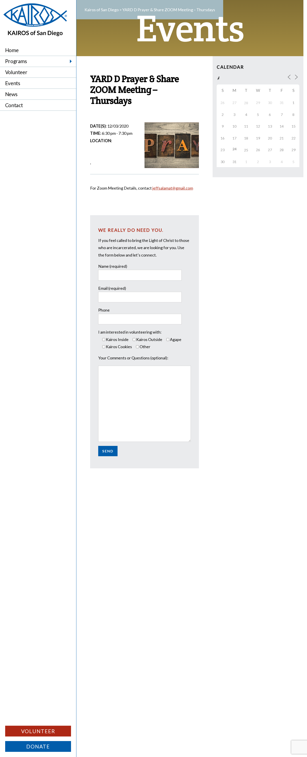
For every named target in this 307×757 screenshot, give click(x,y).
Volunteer (16, 72)
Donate (38, 747)
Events (12, 83)
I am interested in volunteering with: (130, 332)
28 (246, 103)
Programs (16, 61)
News (11, 94)
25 (246, 150)
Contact (14, 105)
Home (11, 50)
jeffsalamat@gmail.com (172, 188)
